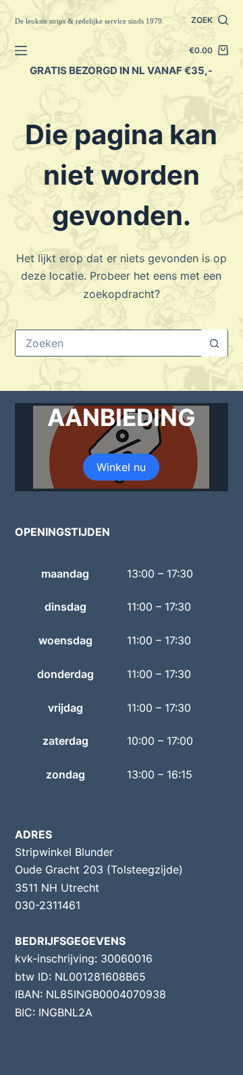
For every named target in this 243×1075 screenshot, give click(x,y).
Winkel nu (121, 467)
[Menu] (21, 50)
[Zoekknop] (213, 343)
